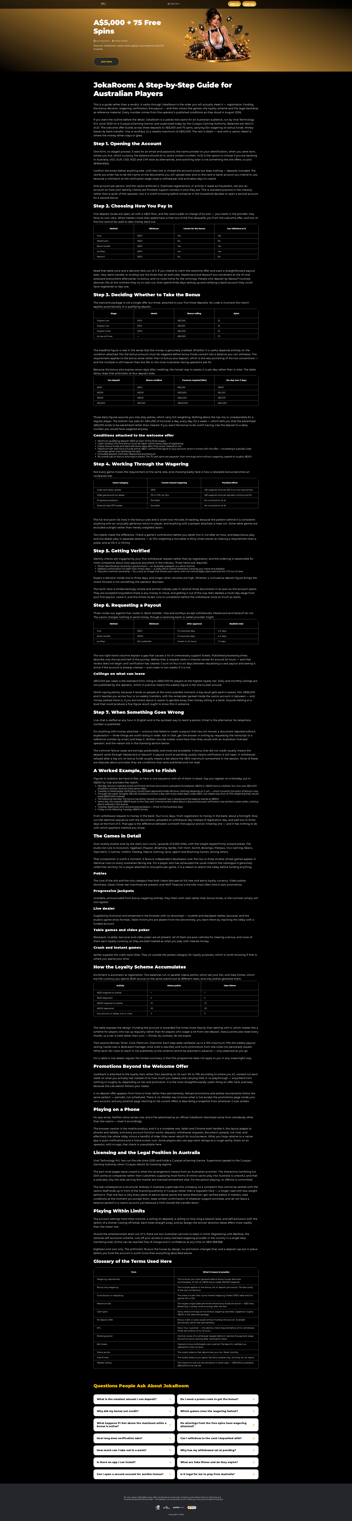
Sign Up (249, 3)
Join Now (106, 61)
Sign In (234, 3)
